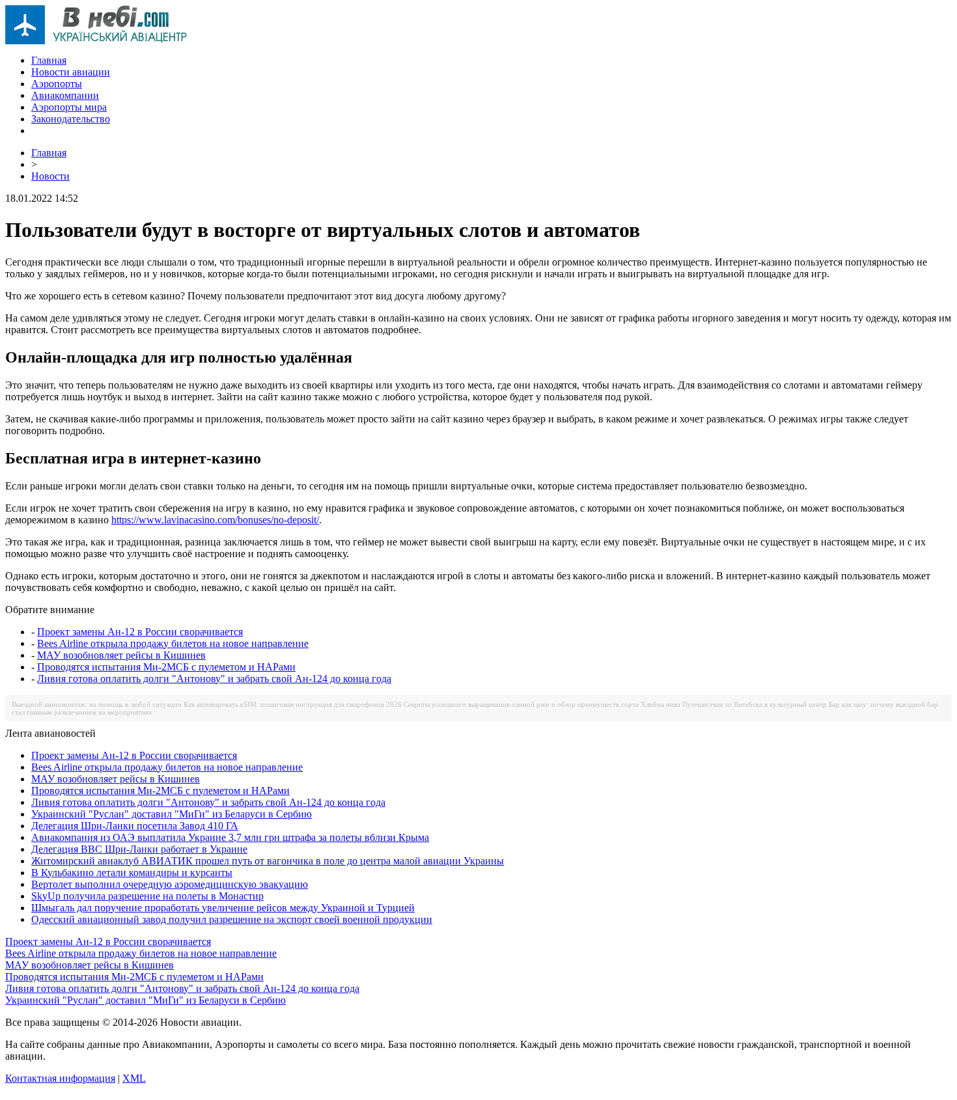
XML (134, 1078)
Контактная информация (60, 1078)
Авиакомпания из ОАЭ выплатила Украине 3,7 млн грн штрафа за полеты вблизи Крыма (230, 837)
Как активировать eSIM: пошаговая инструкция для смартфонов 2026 (293, 704)
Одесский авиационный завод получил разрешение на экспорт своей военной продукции (231, 919)
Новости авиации (70, 71)
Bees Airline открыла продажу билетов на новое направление (173, 643)
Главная (48, 60)
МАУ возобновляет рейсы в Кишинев (121, 655)
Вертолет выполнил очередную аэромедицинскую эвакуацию (169, 884)
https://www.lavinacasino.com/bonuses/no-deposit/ (215, 519)
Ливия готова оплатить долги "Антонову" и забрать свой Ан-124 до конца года (214, 678)
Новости (50, 176)
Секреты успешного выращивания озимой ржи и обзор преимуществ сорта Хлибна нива (542, 704)
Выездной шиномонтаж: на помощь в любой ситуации (97, 704)
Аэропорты (56, 83)
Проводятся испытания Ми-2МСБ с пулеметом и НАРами (166, 666)
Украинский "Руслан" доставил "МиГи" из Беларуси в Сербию (171, 813)
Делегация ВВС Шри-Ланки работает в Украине (139, 849)
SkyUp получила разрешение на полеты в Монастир (147, 895)
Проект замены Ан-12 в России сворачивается (140, 631)
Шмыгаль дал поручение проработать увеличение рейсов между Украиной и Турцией (223, 907)
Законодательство (70, 118)
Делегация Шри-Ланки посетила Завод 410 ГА (134, 825)
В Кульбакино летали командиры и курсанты (131, 872)
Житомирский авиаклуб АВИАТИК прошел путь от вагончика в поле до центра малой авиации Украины (267, 860)
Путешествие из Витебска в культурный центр (754, 704)
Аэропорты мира (69, 107)
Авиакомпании (65, 95)
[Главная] (96, 40)
